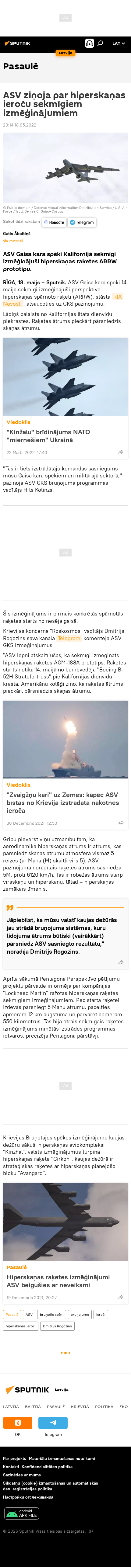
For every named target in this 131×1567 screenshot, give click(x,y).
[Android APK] (21, 1514)
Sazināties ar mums (22, 1475)
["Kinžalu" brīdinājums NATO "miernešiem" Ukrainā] (65, 377)
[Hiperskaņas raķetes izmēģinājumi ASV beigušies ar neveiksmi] (65, 1222)
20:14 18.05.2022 (19, 125)
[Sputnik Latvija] (18, 45)
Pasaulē (17, 1267)
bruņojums (80, 1314)
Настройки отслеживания (28, 1497)
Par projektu (15, 1458)
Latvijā (11, 1406)
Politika (104, 1406)
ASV (29, 1314)
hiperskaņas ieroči (21, 1326)
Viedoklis (18, 422)
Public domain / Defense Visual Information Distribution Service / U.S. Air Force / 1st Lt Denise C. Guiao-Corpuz (65, 209)
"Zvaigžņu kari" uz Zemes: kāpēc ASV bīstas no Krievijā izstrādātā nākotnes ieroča (63, 802)
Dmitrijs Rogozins (57, 1326)
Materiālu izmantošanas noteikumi (62, 1458)
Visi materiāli (13, 241)
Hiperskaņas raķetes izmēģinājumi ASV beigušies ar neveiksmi (58, 1281)
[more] (121, 452)
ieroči (100, 1314)
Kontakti (11, 1466)
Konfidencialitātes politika (47, 1466)
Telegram (69, 638)
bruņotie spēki (51, 1314)
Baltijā (33, 1406)
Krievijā (80, 1406)
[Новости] (54, 222)
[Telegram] (82, 222)
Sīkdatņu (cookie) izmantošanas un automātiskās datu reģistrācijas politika (50, 1486)
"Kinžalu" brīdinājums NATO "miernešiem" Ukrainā (48, 436)
